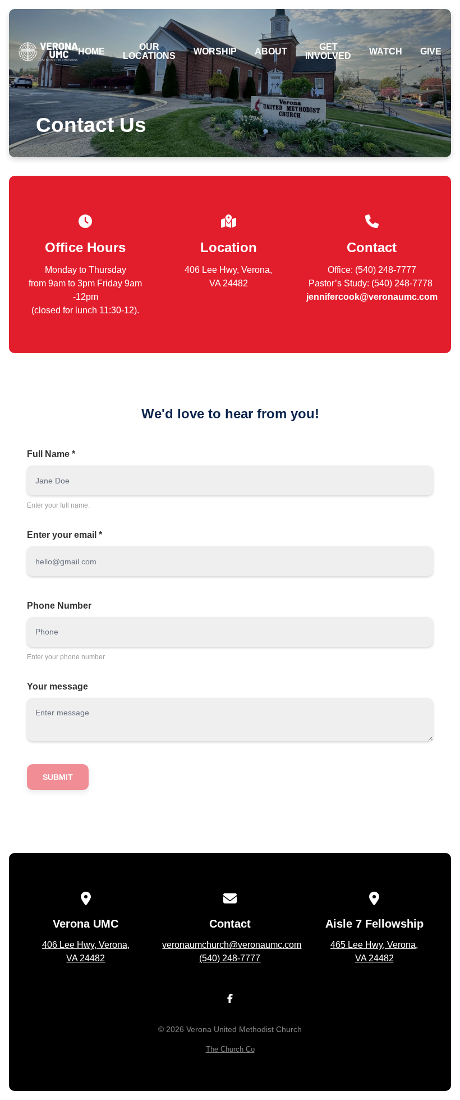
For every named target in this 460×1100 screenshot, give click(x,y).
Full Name (51, 454)
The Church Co (230, 1049)
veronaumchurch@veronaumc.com (231, 945)
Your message (57, 686)
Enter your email (64, 535)
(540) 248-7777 (229, 958)
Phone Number (59, 605)
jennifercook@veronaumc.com (372, 297)
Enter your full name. (58, 505)
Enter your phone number (66, 657)
